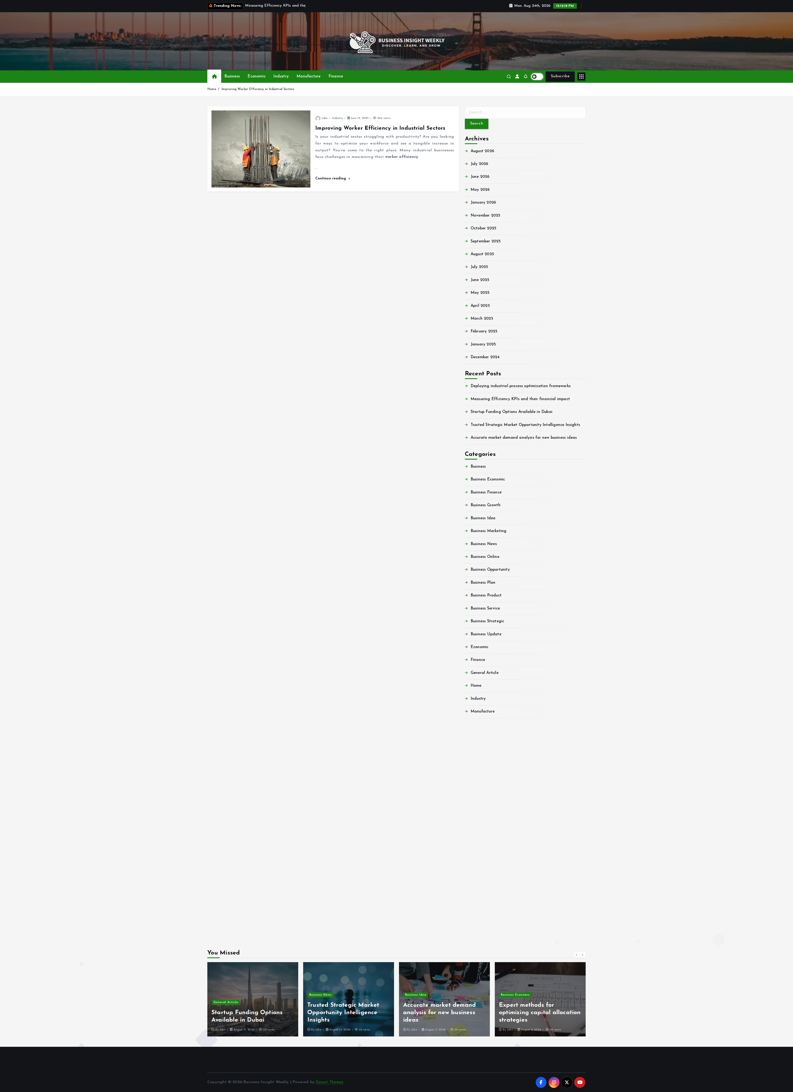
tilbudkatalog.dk (481, 856)
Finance (336, 76)
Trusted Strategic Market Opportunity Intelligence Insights (525, 425)
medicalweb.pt (478, 761)
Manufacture (309, 76)
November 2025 (485, 216)
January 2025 (483, 344)
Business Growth (486, 505)
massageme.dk (478, 916)
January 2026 (483, 203)
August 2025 (482, 254)
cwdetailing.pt (478, 829)
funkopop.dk (477, 910)
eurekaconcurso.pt (482, 782)
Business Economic (488, 479)
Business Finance (486, 492)
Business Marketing (488, 531)
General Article (485, 673)
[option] (252, 999)
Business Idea (483, 518)
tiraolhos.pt (476, 930)
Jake (325, 118)
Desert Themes (329, 1082)
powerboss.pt (477, 728)
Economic (257, 76)
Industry (281, 76)
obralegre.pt (477, 835)
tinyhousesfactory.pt (484, 802)
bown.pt (472, 788)
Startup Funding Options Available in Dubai (511, 412)
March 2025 (482, 319)
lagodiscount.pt (480, 768)
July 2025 (479, 267)
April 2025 (480, 306)
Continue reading (331, 178)
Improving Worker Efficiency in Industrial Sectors (257, 89)
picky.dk (472, 903)
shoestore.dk (476, 876)
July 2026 (479, 164)
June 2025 (480, 280)
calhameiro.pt (478, 815)
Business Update (486, 634)
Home (211, 89)
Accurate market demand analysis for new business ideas (524, 438)
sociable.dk (475, 883)
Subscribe (560, 76)
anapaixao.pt (477, 748)
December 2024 (485, 357)
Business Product (486, 596)
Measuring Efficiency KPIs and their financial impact (520, 399)
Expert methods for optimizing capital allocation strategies (444, 1012)
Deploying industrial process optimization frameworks (521, 386)
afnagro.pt (475, 734)
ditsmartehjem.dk (481, 896)
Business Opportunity (490, 570)
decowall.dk (476, 923)
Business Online (485, 557)
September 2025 (486, 241)
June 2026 (480, 177)
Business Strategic (487, 621)
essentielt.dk (477, 869)
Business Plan (483, 583)
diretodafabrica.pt (482, 795)
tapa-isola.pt (477, 809)
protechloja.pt (478, 755)
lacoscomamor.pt (481, 775)
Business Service (485, 609)
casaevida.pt (477, 822)
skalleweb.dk (477, 889)
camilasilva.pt (478, 741)
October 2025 (483, 228)
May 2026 (480, 190)
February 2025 (484, 331)
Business (232, 76)
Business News (484, 544)
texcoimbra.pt (478, 849)
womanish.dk (477, 862)
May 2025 (480, 293)
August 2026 (482, 151)
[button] (576, 955)
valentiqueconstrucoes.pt (489, 842)
